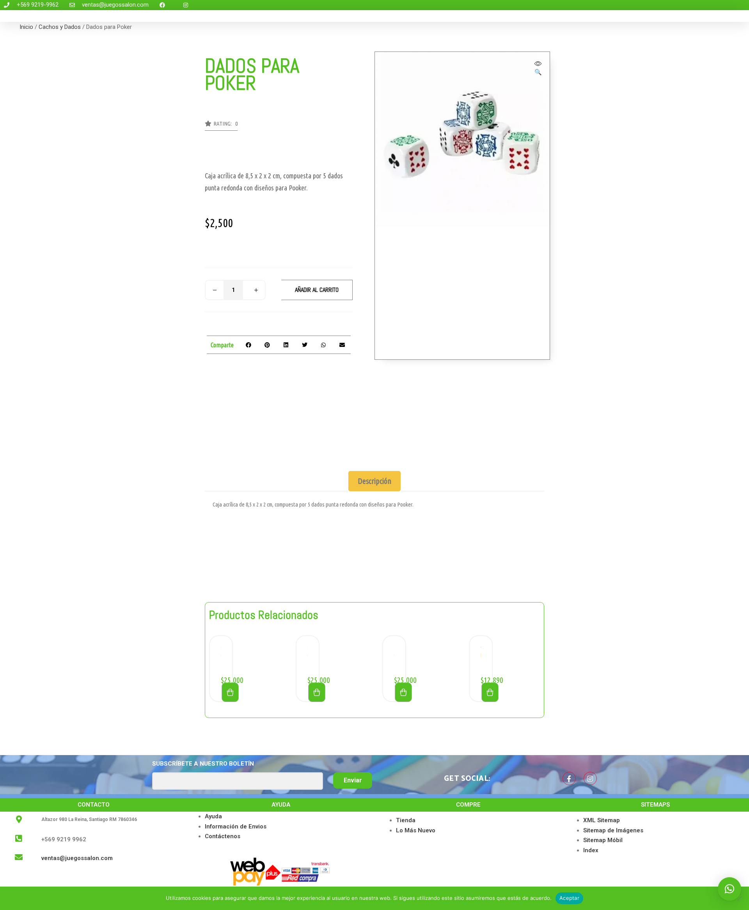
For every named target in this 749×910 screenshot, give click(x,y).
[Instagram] (590, 778)
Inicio (26, 26)
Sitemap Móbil (603, 840)
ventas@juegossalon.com (77, 858)
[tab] (374, 481)
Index (590, 850)
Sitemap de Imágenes (613, 830)
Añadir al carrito (317, 290)
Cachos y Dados (60, 26)
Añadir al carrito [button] (230, 692)
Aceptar (569, 898)
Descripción (374, 480)
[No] (739, 898)
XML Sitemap (601, 820)
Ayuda (213, 816)
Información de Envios (235, 826)
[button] (221, 126)
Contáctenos (222, 836)
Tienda (405, 820)
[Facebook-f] (569, 778)
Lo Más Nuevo (415, 830)
